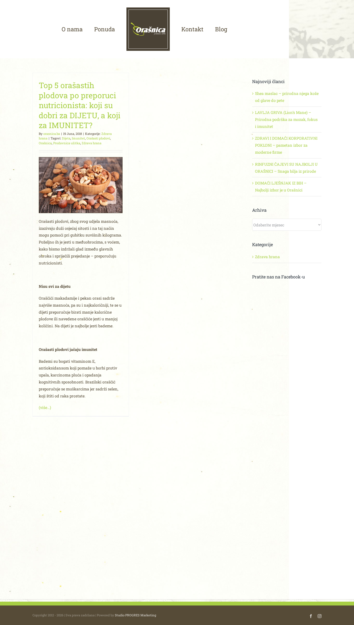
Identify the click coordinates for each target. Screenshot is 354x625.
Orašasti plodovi (98, 138)
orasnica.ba (51, 134)
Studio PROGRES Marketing (135, 615)
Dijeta (66, 138)
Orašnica (45, 143)
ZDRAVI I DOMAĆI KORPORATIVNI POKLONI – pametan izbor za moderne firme (286, 145)
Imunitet (78, 138)
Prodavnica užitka (66, 143)
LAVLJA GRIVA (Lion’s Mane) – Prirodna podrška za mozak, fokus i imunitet (286, 119)
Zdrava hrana (91, 143)
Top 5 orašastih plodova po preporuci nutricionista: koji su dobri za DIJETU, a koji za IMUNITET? (79, 105)
